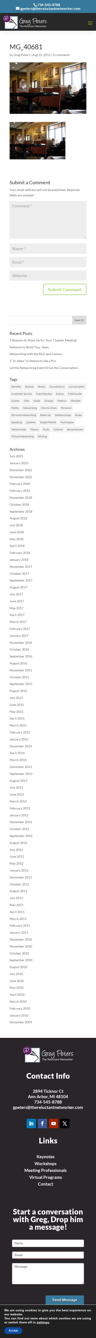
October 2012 (19, 829)
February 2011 (20, 925)
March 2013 (18, 801)
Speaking (16, 422)
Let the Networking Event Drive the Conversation (44, 368)
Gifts (26, 400)
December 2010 (21, 939)
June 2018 (17, 532)
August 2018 (18, 518)
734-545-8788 (48, 1101)
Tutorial (58, 429)
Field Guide (74, 393)
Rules (78, 415)
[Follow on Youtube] (53, 1123)
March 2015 (18, 725)
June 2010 (17, 981)
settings (43, 1322)
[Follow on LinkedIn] (31, 1123)
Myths (15, 408)
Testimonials (18, 429)
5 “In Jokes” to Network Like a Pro (33, 361)
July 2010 (16, 974)
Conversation (77, 386)
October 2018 (19, 504)
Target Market (48, 422)
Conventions (57, 386)
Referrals (45, 415)
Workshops (45, 1163)
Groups (48, 400)
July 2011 (16, 898)
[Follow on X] (64, 1123)
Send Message (64, 1300)
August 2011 (18, 891)
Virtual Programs (45, 1177)
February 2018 (20, 553)
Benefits (16, 386)
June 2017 (17, 601)
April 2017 (17, 615)
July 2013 (16, 787)
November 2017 (21, 566)
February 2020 (20, 484)
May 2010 (16, 987)
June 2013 (17, 794)
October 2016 (19, 649)
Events (60, 393)
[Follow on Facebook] (42, 1123)
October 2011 (19, 884)
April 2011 (17, 912)
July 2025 (16, 456)
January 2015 (19, 739)
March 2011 (18, 919)
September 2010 (21, 960)
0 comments (61, 55)
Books (41, 386)
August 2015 (18, 691)
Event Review (44, 393)
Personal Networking (23, 415)
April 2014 (17, 753)
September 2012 (21, 836)
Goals (36, 400)
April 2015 (17, 718)
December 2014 (21, 746)
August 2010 (18, 967)
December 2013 (21, 767)
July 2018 (16, 525)
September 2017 (21, 580)
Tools (46, 429)
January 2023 (19, 463)
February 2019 (20, 490)
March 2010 (18, 1001)
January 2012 (19, 870)
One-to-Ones (49, 408)
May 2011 (16, 905)
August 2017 (18, 587)
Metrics (62, 400)
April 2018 (17, 546)
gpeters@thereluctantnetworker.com (48, 1107)
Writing (42, 436)
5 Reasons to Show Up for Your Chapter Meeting (43, 340)
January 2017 (19, 636)
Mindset (75, 400)
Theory (34, 429)
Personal (66, 408)
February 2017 (20, 629)
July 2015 (16, 698)
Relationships (63, 415)
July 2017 (16, 594)
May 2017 (16, 608)
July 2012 (16, 850)
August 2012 (18, 843)
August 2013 (18, 781)
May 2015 (16, 711)
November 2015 (21, 670)
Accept (13, 1330)
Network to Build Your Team (29, 347)
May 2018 (16, 539)
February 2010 (20, 1008)
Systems (30, 422)
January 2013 (19, 815)
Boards (29, 386)
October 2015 (19, 677)
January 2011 (19, 932)
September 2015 (21, 684)
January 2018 (19, 560)
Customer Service (21, 393)
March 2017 (18, 622)
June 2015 (17, 705)
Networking (30, 408)
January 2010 (19, 1015)
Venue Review (75, 429)
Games (15, 400)
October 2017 (19, 573)
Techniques (67, 422)
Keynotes (45, 1156)
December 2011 (21, 877)
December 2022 (21, 470)
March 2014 (18, 760)
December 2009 (21, 1022)
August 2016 (18, 663)
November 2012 (21, 822)
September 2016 (21, 656)
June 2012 (17, 856)
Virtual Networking (22, 436)
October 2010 (19, 953)
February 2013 (20, 808)
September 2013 (21, 774)
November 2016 (21, 642)
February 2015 (20, 732)
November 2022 (21, 477)
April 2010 (17, 994)
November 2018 (21, 497)
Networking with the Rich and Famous (36, 354)
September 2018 (21, 511)
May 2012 (16, 863)
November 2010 (21, 946)
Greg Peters (22, 55)
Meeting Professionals (45, 1170)
